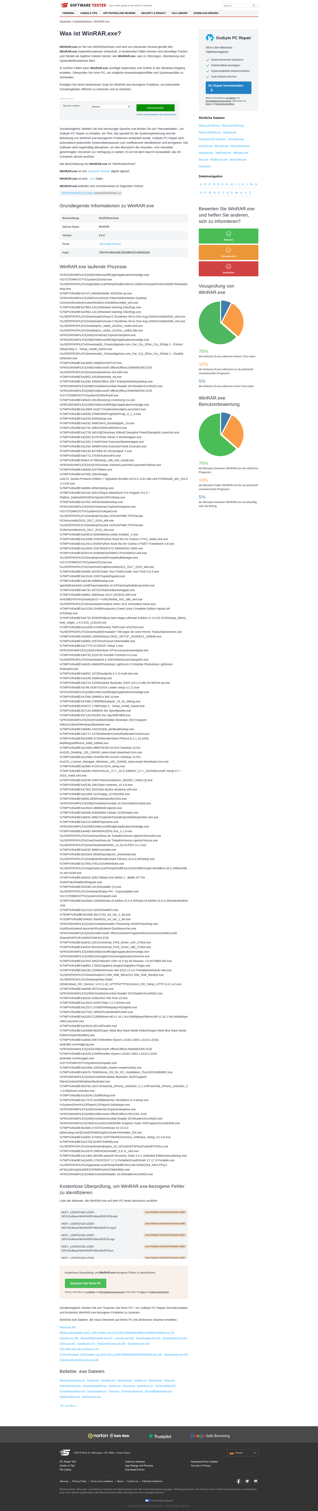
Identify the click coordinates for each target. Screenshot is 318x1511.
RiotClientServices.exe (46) (111, 1343)
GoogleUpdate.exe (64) (148, 1338)
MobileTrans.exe (219, 159)
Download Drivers (206, 13)
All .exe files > (68, 1405)
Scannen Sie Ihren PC (85, 1283)
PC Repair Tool (68, 1461)
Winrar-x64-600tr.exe (210, 132)
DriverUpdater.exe (96, 1391)
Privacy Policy (79, 1481)
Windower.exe (240, 152)
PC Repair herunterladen (225, 85)
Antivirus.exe (155, 1380)
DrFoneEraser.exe (240, 145)
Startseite (65, 21)
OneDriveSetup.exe (70, 1396)
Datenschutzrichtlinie (170, 114)
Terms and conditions (102, 1481)
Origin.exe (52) (67, 1343)
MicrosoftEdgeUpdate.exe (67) (97, 1338)
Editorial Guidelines (152, 1481)
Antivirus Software (135, 1461)
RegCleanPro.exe (91, 1396)
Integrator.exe (108, 1380)
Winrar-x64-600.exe (209, 125)
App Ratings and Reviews (119, 13)
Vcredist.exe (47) (86, 1343)
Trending (68, 13)
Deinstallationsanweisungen (151, 114)
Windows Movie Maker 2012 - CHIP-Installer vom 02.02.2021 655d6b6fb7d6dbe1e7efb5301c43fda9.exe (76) (117, 1332)
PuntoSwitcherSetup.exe (72, 1391)
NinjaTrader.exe (238, 159)
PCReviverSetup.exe (132, 1391)
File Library (180, 13)
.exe (91, 178)
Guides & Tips (88, 13)
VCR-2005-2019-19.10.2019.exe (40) (79, 1349)
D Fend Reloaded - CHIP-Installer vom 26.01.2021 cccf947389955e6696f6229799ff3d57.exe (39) (111, 1354)
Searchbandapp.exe (70, 1385)
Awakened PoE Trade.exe (212, 139)
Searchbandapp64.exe (95, 1385)
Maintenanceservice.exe (72, 1380)
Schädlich (228, 272)
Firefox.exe (93, 1380)
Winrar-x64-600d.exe (233, 125)
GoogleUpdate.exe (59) (175, 1338)
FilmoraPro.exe (236, 139)
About (120, 1481)
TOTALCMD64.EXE (165, 1385)
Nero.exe (203, 159)
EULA (161, 114)
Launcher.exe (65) (124, 1338)
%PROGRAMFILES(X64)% (77, 193)
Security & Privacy (153, 13)
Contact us (132, 1481)
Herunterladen (155, 107)
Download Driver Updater (204, 1461)
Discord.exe (129, 1385)
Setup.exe (169, 1380)
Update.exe (115, 1385)
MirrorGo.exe (206, 145)
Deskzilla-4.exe (145, 1385)
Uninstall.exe (229, 132)
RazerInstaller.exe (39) (176, 1354)
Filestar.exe (205, 166)
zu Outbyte (139, 114)
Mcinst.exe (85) (68, 1327)
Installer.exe (140, 1380)
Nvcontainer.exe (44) (139, 1343)
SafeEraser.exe (223, 152)
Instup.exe (113, 1391)
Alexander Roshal (98, 171)
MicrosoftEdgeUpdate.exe (158, 1391)
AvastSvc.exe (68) (69, 1338)
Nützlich (228, 239)
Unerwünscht (228, 256)
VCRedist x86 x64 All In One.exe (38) (79, 1360)
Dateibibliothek (82, 21)
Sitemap (64, 1481)
